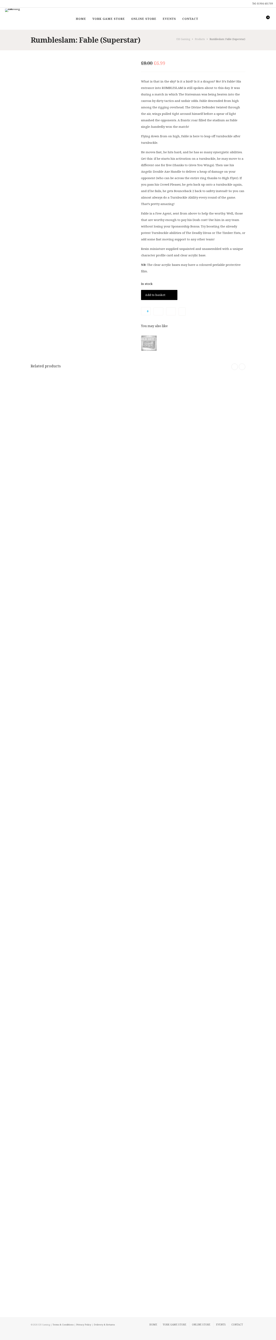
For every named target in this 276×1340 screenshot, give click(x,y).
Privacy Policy (83, 1324)
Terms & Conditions (63, 1324)
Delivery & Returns (104, 1324)
